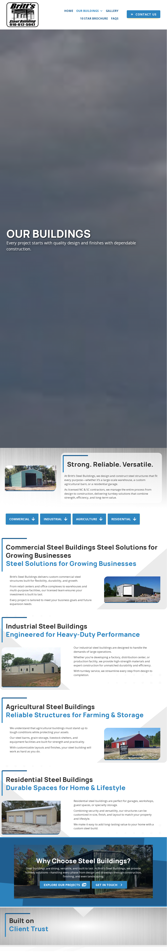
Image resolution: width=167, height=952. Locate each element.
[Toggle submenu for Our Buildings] (101, 11)
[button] (143, 14)
